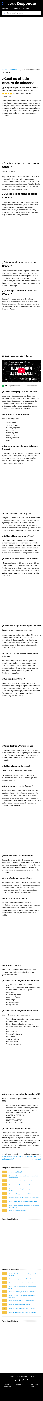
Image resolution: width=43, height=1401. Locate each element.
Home (4, 70)
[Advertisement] (21, 41)
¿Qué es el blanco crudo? (17, 1210)
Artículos (5, 8)
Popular (26, 8)
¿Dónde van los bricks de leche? (19, 1185)
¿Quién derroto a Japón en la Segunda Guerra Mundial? (23, 1274)
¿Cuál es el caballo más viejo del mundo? (22, 1312)
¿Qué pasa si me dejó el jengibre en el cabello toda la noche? (23, 1206)
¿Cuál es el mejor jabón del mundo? (20, 1279)
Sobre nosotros (7, 1385)
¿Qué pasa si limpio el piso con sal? (20, 1181)
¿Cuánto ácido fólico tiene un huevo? (20, 1283)
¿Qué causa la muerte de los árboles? (21, 1300)
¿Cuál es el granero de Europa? (19, 1304)
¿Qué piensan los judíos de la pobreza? (21, 1292)
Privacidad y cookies (33, 1385)
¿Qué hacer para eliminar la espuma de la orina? (22, 1287)
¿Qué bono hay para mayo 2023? (19, 1194)
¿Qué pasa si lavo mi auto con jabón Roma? (23, 1201)
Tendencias (16, 8)
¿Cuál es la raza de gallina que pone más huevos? (22, 1189)
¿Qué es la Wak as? (15, 1172)
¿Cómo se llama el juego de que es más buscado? (21, 1296)
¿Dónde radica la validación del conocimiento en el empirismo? (24, 1176)
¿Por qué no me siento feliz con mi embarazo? (23, 1198)
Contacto (19, 1384)
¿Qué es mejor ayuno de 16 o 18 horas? (21, 1308)
